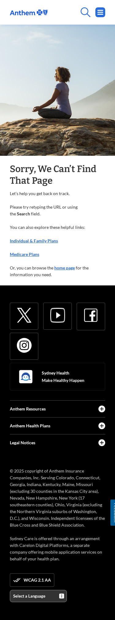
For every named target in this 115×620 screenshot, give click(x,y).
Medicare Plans (24, 254)
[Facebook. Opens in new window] (90, 315)
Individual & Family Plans (34, 240)
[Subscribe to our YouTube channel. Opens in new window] (57, 315)
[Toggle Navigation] (100, 12)
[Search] (76, 12)
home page (64, 267)
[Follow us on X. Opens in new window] (24, 315)
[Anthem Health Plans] (101, 425)
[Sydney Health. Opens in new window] (26, 376)
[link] (29, 12)
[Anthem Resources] (101, 409)
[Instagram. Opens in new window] (24, 345)
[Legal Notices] (101, 442)
